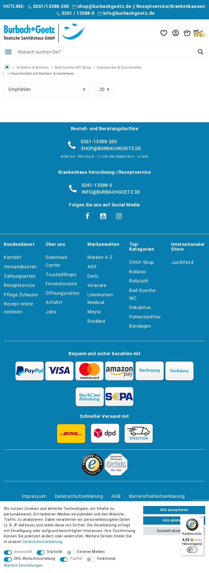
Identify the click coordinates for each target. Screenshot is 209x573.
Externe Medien (91, 552)
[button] (175, 33)
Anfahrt (54, 302)
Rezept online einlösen (18, 307)
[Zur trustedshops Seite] (92, 473)
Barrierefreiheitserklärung (157, 496)
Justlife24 (182, 262)
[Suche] (200, 51)
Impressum (34, 496)
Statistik (54, 552)
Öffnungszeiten (63, 293)
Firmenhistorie (61, 283)
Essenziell (23, 552)
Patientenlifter (145, 316)
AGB (116, 496)
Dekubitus (140, 307)
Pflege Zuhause (21, 294)
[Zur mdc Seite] (115, 473)
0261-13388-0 (97, 185)
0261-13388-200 (99, 141)
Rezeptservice (19, 285)
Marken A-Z (99, 257)
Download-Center (57, 261)
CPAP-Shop (141, 262)
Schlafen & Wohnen (33, 67)
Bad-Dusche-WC (143, 294)
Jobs (51, 311)
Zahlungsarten (20, 276)
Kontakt (12, 257)
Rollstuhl (138, 281)
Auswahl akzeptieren (174, 531)
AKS (92, 266)
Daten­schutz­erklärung (79, 496)
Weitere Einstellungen (23, 565)
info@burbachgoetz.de (129, 13)
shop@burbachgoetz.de (104, 6)
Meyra (94, 311)
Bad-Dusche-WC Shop (73, 67)
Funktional (106, 558)
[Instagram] (119, 216)
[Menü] (201, 519)
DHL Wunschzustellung (34, 558)
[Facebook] (87, 216)
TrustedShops (61, 274)
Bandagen (140, 326)
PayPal (76, 558)
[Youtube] (103, 216)
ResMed (96, 321)
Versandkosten (20, 266)
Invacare (96, 285)
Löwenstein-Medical (100, 298)
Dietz (93, 276)
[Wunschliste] (163, 33)
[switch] (192, 550)
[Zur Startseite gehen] (7, 67)
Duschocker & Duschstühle (119, 67)
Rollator (137, 271)
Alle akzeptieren (174, 510)
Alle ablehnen (174, 520)
